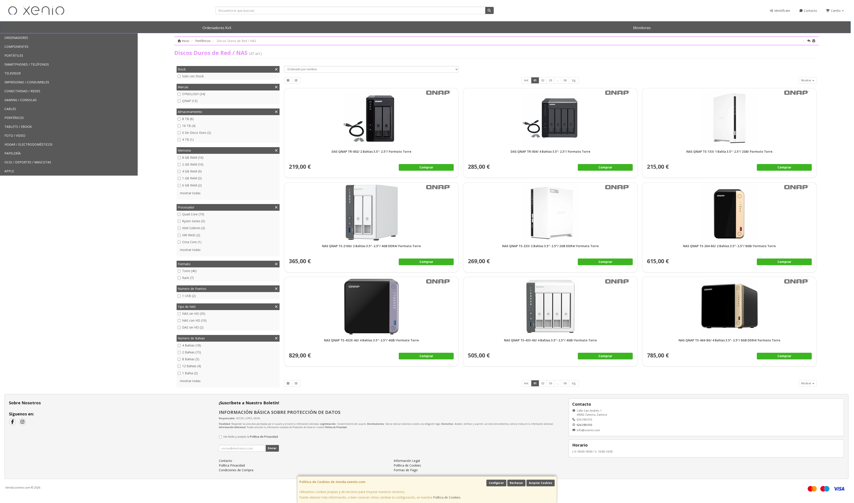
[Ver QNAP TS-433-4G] (550, 306)
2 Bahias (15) (191, 352)
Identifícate (781, 10)
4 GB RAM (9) (192, 171)
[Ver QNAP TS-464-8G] (729, 306)
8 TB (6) (188, 119)
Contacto (810, 10)
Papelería (12, 153)
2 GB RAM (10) (192, 164)
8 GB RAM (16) (192, 157)
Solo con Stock (193, 76)
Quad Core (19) (193, 214)
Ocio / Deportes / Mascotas (27, 162)
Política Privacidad (232, 465)
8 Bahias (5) (190, 359)
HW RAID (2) (191, 235)
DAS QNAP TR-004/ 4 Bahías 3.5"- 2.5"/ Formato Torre (550, 152)
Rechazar (516, 483)
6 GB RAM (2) (192, 185)
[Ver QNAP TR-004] (550, 118)
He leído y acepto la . (251, 437)
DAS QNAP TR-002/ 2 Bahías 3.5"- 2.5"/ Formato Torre (371, 152)
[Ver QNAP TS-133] (729, 118)
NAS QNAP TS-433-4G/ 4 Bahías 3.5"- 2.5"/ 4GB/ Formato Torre (550, 340)
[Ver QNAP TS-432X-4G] (371, 306)
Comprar (426, 167)
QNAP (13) (189, 101)
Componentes (16, 46)
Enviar (272, 448)
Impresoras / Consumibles (26, 82)
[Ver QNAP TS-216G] (371, 212)
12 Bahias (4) (191, 366)
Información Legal (407, 461)
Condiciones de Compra (236, 470)
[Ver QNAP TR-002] (371, 118)
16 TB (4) (188, 126)
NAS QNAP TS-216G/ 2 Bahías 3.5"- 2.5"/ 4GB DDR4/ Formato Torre (371, 246)
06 (565, 80)
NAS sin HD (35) (193, 313)
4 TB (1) (188, 139)
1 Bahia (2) (190, 373)
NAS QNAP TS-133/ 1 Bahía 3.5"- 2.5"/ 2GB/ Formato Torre (729, 152)
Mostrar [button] (806, 80)
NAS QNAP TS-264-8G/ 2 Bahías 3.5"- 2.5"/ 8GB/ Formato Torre (729, 246)
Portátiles (13, 55)
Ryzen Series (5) (193, 221)
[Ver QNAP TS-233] (550, 212)
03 (550, 80)
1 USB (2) (189, 296)
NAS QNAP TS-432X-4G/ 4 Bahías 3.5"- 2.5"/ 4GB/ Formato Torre (371, 340)
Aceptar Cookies (540, 483)
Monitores (642, 27)
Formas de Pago (406, 470)
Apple (9, 171)
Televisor (12, 73)
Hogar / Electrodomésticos (28, 144)
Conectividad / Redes (22, 91)
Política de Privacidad (336, 427)
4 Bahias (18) (191, 345)
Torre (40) (189, 271)
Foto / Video (14, 135)
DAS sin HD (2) (192, 327)
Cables (10, 109)
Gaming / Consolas (20, 100)
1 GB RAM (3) (192, 178)
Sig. (574, 80)
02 (542, 80)
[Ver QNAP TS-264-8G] (729, 212)
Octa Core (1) (191, 242)
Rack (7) (188, 278)
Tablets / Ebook (18, 126)
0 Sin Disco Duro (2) (196, 132)
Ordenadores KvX (216, 27)
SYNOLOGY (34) (193, 94)
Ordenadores (16, 38)
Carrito (836, 10)
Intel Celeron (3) (193, 228)
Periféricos (14, 118)
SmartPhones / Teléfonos (26, 64)
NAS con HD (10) (194, 320)
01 (535, 80)
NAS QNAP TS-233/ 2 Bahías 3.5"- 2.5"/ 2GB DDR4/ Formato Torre (550, 246)
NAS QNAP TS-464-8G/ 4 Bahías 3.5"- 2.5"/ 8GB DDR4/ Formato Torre (729, 340)
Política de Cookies (446, 497)
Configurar (496, 483)
